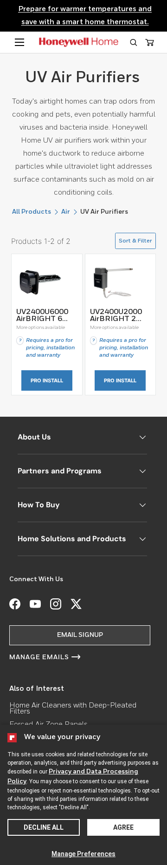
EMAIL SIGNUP (80, 635)
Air (65, 212)
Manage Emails (39, 657)
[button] (133, 42)
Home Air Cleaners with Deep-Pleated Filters (73, 708)
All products (31, 212)
